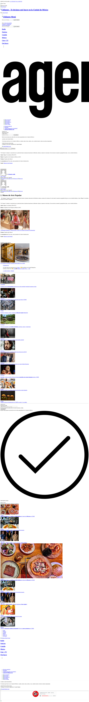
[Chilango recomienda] (9, 514)
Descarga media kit (8, 126)
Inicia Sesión (5, 12)
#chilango (19, 268)
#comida (22, 268)
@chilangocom (6, 265)
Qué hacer (5, 43)
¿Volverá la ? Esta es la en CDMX (17, 628)
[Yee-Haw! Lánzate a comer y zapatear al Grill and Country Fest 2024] (7, 309)
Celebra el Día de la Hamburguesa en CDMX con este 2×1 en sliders (13, 402)
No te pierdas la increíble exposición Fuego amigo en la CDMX (12, 263)
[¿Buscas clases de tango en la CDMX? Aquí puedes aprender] (7, 337)
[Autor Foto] (3, 174)
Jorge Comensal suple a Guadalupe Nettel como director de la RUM (13, 351)
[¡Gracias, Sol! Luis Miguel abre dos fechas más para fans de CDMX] (7, 297)
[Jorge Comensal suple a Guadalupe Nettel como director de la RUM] (7, 349)
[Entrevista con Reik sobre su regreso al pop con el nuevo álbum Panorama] (7, 361)
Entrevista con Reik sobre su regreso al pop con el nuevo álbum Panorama (14, 364)
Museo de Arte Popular (8, 163)
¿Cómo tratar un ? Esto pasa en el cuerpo (11, 616)
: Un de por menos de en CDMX (17, 516)
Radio (4, 29)
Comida (4, 35)
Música (4, 37)
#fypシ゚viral (27, 268)
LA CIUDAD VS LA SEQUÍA (16, 1)
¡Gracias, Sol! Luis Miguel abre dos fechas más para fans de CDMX (13, 299)
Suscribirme (16, 134)
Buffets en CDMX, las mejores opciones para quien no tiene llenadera (13, 390)
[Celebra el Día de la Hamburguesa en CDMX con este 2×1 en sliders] (7, 400)
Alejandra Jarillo (11, 174)
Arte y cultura (3, 176)
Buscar (13, 148)
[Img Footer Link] (4, 667)
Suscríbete (6, 127)
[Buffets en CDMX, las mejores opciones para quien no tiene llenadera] (7, 388)
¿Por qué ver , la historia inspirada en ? (13, 542)
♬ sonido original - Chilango (8, 270)
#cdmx (18, 267)
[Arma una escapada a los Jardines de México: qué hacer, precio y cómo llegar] (7, 323)
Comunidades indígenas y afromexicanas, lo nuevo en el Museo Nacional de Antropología (17, 230)
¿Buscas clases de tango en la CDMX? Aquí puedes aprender (12, 339)
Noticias (4, 32)
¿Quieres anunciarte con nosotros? (10, 128)
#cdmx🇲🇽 (15, 268)
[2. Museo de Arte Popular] (7, 590)
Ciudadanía (2, 284)
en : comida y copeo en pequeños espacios (12, 530)
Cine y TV (5, 40)
